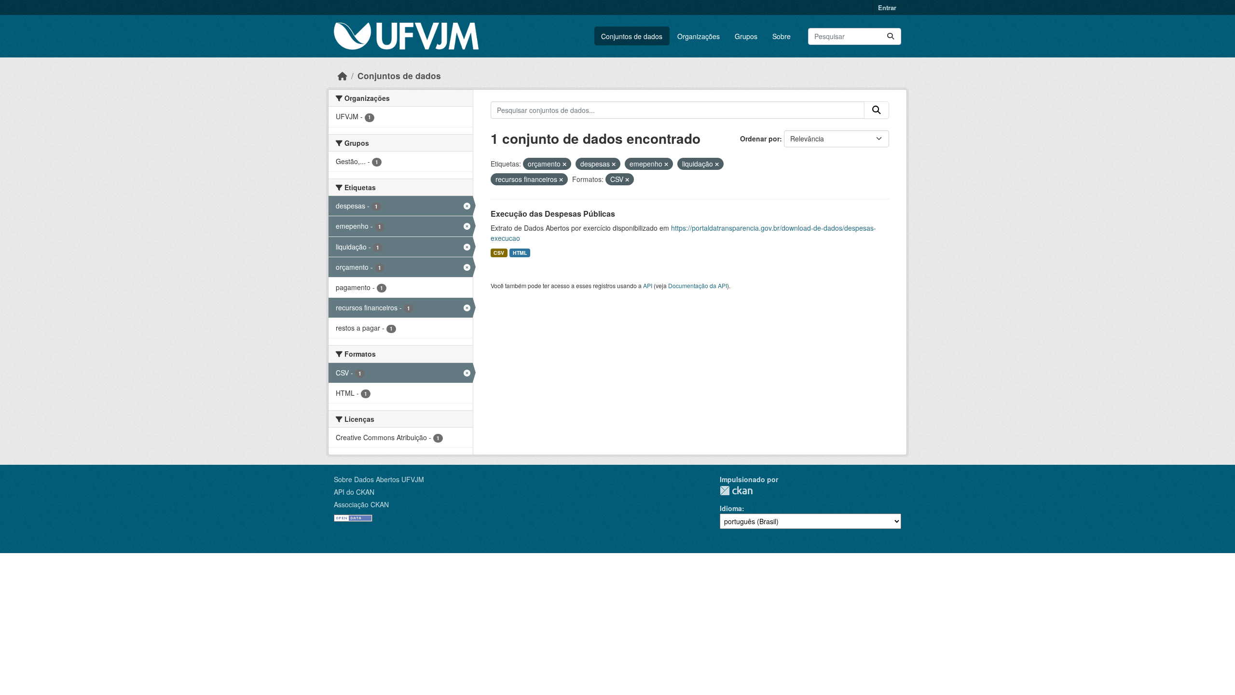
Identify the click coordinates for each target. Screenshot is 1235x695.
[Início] (342, 76)
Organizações (698, 36)
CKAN (736, 491)
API (647, 285)
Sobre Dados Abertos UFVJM (379, 479)
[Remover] (564, 164)
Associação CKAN (361, 504)
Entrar (887, 7)
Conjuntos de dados (631, 36)
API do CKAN (354, 492)
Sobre (781, 36)
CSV (499, 252)
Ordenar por (760, 138)
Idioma (731, 508)
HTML (520, 252)
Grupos (746, 36)
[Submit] (890, 36)
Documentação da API (697, 285)
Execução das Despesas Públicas (553, 213)
